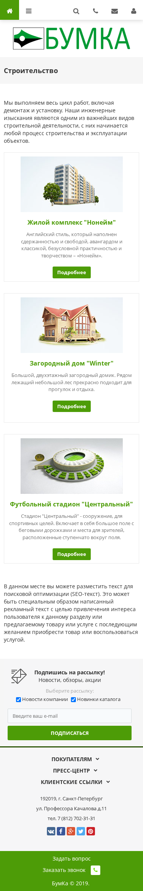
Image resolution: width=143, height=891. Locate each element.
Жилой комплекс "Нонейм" (71, 222)
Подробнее (71, 272)
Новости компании (45, 699)
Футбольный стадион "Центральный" (71, 504)
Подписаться (70, 733)
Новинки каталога (99, 699)
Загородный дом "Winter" (72, 363)
